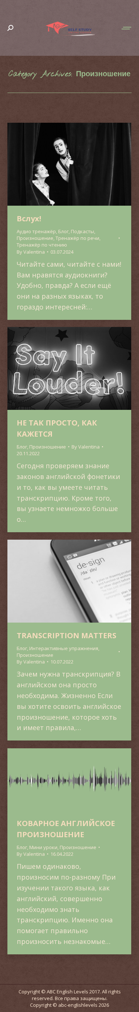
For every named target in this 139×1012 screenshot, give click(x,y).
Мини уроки (43, 847)
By (31, 251)
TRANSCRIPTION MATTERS (66, 635)
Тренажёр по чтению (42, 244)
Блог (63, 231)
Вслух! (29, 218)
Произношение (35, 238)
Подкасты (82, 231)
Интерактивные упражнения (63, 648)
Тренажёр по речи (77, 238)
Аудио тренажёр (36, 231)
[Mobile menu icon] (127, 28)
